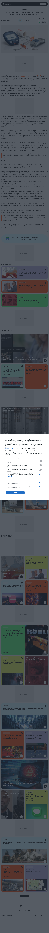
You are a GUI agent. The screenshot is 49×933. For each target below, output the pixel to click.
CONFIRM (15, 492)
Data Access (24, 497)
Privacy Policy (32, 497)
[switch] (40, 461)
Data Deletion (17, 497)
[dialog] (24, 467)
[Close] (46, 436)
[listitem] (24, 458)
